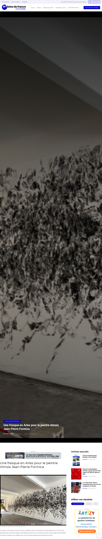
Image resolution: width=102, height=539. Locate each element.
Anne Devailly (10, 433)
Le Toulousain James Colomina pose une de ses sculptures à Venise (92, 484)
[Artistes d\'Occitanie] (14, 7)
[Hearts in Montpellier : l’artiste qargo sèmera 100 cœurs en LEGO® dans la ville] (76, 474)
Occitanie (88, 504)
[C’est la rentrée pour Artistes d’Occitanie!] (76, 460)
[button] (5, 1)
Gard (96, 504)
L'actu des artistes (12, 421)
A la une (85, 459)
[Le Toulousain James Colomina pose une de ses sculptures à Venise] (76, 487)
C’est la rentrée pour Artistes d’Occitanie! (90, 456)
